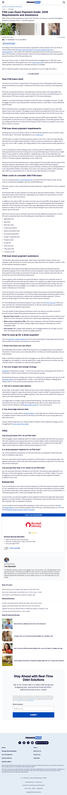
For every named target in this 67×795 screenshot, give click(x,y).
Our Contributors (7, 754)
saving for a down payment (17, 339)
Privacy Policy (38, 782)
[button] (3, 2)
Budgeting (5, 371)
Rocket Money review (30, 405)
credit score (39, 135)
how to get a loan (37, 62)
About (4, 747)
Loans (3, 9)
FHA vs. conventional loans (24, 180)
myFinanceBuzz (6, 761)
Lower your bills (14, 548)
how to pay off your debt (20, 424)
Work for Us (37, 751)
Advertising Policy (29, 782)
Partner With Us (7, 758)
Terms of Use (28, 788)
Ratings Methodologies (9, 751)
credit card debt (29, 413)
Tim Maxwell (10, 566)
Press (35, 747)
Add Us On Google (10, 43)
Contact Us (37, 754)
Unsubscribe (39, 788)
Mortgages (11, 9)
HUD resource (50, 303)
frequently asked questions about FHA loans (20, 510)
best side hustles (7, 379)
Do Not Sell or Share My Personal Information (33, 785)
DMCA (33, 788)
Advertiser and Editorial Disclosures (12, 6)
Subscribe (37, 758)
